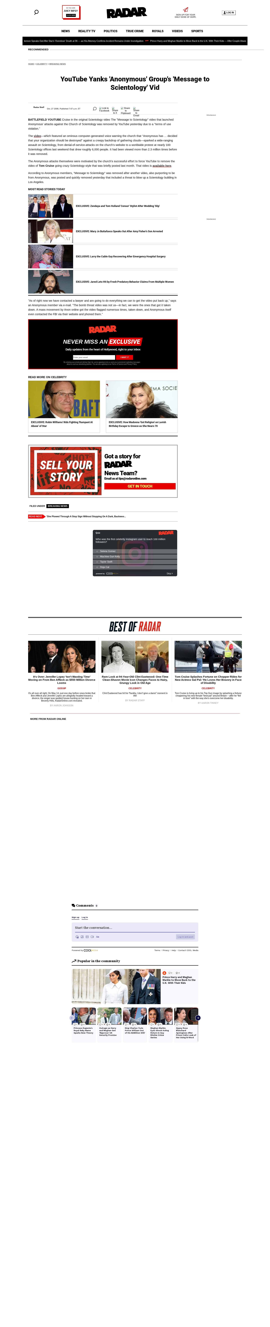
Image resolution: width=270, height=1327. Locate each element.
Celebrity (41, 64)
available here (162, 165)
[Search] (36, 14)
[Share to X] (115, 108)
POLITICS (110, 31)
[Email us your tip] (71, 19)
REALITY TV (86, 31)
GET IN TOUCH (140, 486)
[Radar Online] (126, 12)
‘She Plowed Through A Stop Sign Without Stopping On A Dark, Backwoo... (86, 516)
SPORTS (197, 31)
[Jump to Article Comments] (94, 108)
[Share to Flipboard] (125, 108)
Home (31, 64)
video (37, 135)
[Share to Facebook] (104, 108)
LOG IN (230, 12)
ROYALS (158, 31)
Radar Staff (38, 107)
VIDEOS (177, 31)
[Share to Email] (136, 108)
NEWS (65, 31)
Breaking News (57, 64)
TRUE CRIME (135, 31)
